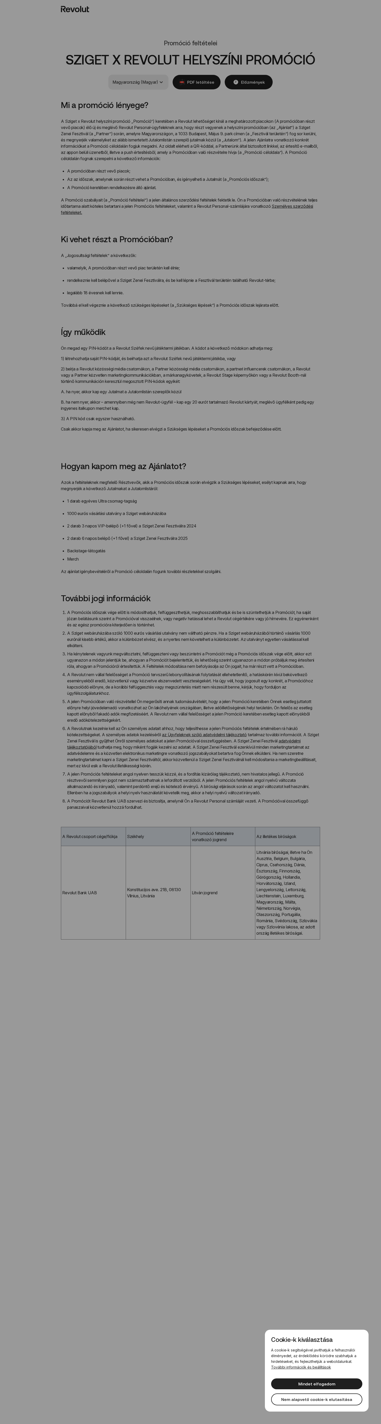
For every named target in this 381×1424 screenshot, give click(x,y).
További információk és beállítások (301, 1367)
